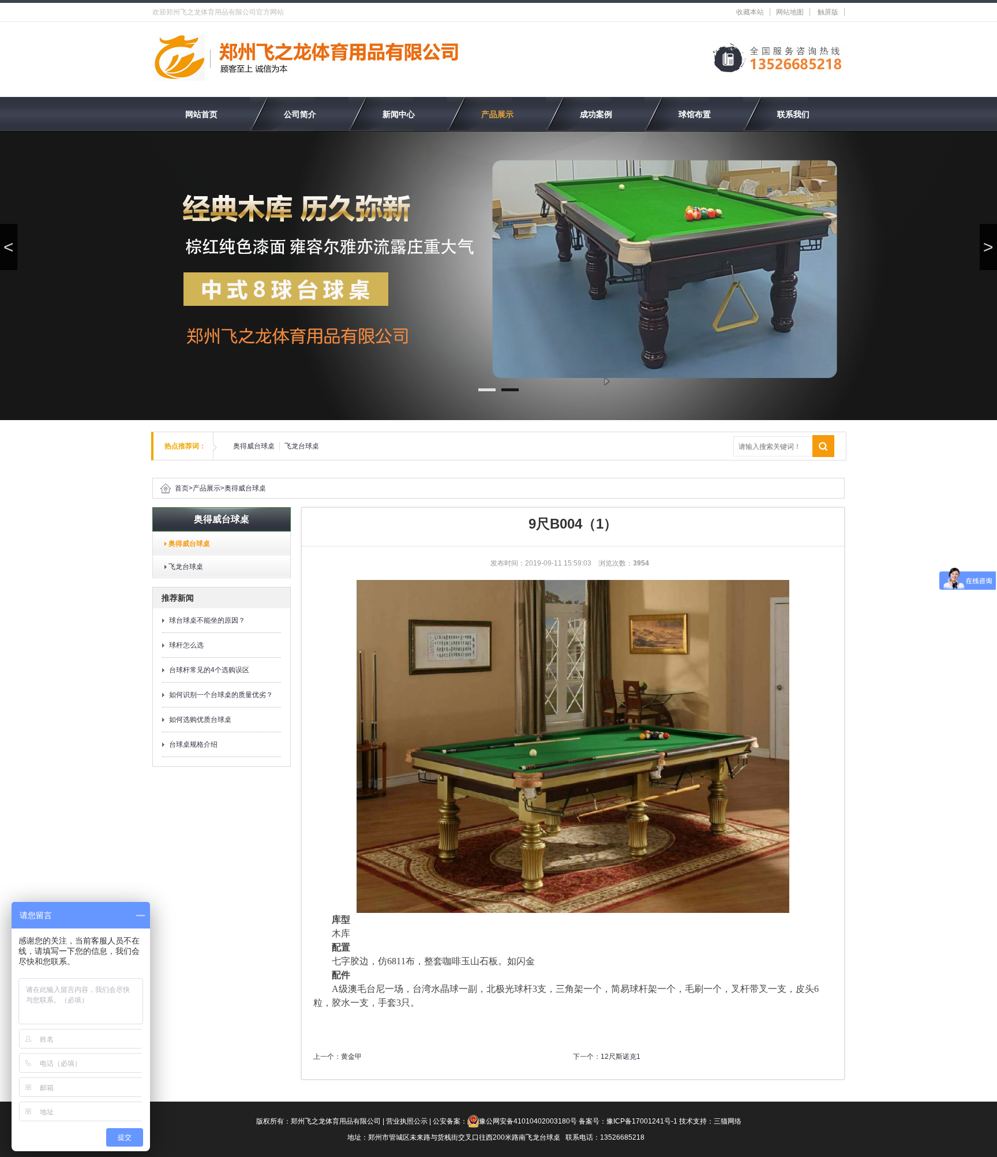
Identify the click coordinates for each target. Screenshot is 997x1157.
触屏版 (828, 12)
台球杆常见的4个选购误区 (209, 670)
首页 (182, 488)
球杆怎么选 (186, 645)
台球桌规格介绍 (193, 744)
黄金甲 (351, 1057)
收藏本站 (750, 12)
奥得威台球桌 (254, 446)
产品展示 (497, 114)
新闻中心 (399, 114)
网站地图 (790, 12)
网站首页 (201, 114)
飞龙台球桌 (301, 446)
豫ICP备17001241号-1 (641, 1121)
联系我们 (793, 114)
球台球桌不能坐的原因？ (207, 620)
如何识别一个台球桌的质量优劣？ (221, 695)
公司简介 (300, 114)
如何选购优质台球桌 (200, 720)
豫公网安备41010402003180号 (528, 1121)
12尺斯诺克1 (620, 1057)
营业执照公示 (407, 1121)
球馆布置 (695, 114)
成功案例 (596, 114)
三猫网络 (727, 1121)
